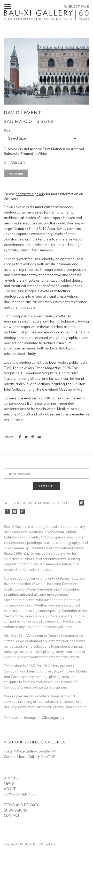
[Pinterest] (22, 511)
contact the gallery (30, 194)
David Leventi (23, 112)
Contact (11, 815)
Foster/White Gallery (20, 751)
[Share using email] (39, 437)
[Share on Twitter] (26, 437)
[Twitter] (81, 503)
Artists (11, 778)
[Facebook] (7, 511)
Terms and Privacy (21, 805)
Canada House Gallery (22, 757)
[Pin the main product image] (32, 437)
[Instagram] (15, 511)
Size (7, 130)
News (9, 783)
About (10, 789)
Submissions (15, 810)
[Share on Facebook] (20, 437)
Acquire (16, 174)
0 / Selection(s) (76, 6)
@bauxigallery (53, 717)
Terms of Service (19, 794)
